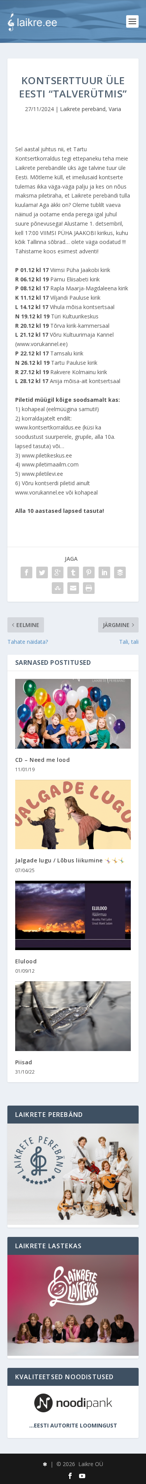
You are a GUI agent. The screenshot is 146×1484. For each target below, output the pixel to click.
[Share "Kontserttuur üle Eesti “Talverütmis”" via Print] (89, 588)
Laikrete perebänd (83, 109)
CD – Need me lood (42, 759)
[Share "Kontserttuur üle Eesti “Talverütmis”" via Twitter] (42, 572)
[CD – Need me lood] (73, 714)
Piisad (23, 1062)
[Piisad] (73, 1016)
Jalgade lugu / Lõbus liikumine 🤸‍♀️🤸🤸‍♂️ (70, 860)
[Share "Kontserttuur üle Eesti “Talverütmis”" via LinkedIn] (104, 572)
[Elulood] (73, 915)
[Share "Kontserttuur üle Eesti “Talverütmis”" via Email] (73, 588)
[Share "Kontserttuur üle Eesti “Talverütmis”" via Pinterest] (89, 572)
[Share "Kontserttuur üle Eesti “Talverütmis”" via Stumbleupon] (57, 588)
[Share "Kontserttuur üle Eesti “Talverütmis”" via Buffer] (120, 572)
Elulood (26, 961)
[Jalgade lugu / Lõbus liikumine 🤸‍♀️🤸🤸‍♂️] (73, 815)
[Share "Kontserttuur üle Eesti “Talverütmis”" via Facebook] (26, 572)
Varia (115, 109)
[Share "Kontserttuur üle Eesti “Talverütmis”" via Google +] (57, 572)
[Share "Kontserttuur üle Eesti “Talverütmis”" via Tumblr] (73, 572)
